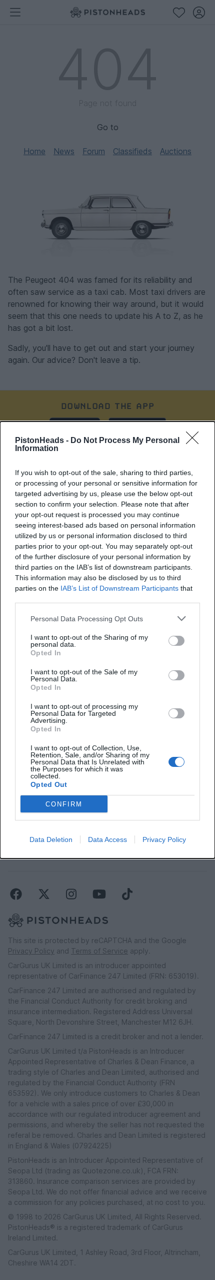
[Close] (195, 441)
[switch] (176, 641)
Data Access (107, 839)
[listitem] (107, 618)
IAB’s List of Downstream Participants (119, 588)
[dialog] (107, 640)
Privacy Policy (164, 839)
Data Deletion (51, 839)
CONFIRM (64, 804)
